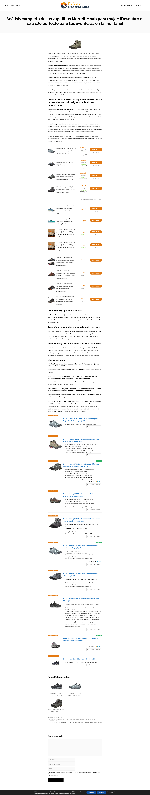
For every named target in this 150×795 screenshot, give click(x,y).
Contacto (138, 5)
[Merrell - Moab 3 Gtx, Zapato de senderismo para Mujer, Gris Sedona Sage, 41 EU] (55, 424)
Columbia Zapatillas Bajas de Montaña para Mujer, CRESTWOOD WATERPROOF (80, 640)
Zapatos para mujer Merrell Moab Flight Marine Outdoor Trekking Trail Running (65, 221)
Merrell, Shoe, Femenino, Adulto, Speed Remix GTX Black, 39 (81, 600)
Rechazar (101, 792)
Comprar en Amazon (94, 426)
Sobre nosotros (126, 5)
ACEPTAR (91, 792)
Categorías (14, 5)
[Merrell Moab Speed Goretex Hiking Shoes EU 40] (55, 664)
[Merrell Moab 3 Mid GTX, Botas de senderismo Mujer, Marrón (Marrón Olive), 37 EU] (55, 499)
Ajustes (111, 792)
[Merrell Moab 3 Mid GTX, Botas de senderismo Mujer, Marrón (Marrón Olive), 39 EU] (55, 444)
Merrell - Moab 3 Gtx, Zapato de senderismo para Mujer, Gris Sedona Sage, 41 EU (66, 151)
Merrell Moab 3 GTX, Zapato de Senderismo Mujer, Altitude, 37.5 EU (80, 575)
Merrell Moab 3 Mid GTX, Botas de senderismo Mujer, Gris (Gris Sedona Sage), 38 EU (65, 189)
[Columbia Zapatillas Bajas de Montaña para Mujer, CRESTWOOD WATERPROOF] (55, 643)
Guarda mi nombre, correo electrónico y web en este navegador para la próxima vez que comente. (74, 774)
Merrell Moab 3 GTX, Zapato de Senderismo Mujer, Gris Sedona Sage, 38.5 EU (80, 547)
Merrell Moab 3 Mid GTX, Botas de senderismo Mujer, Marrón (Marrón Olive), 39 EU (81, 440)
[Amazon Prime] (98, 481)
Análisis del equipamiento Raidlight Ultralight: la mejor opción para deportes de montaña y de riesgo (75, 722)
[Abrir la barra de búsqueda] (145, 5)
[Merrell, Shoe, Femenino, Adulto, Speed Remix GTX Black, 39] (55, 603)
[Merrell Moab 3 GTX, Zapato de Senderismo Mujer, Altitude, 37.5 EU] (55, 576)
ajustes (73, 793)
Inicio (6, 5)
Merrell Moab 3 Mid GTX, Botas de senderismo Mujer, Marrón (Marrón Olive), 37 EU (81, 495)
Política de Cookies (77, 792)
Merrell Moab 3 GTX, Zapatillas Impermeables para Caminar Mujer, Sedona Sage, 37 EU (65, 176)
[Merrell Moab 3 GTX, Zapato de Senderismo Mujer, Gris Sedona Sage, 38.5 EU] (55, 551)
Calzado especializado (55, 717)
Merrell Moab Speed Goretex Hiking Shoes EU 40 (80, 659)
